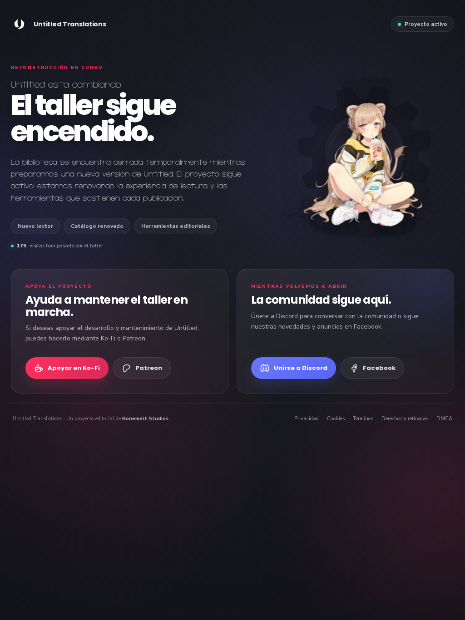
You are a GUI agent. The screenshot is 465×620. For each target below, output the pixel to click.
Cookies (336, 418)
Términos (363, 418)
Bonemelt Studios (145, 418)
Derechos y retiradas (404, 418)
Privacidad (306, 418)
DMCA (444, 418)
